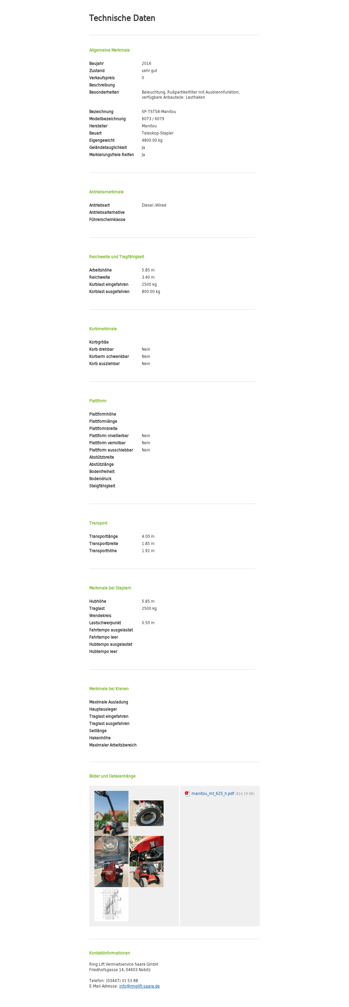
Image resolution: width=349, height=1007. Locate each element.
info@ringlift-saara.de (139, 987)
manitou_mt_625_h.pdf (223, 794)
